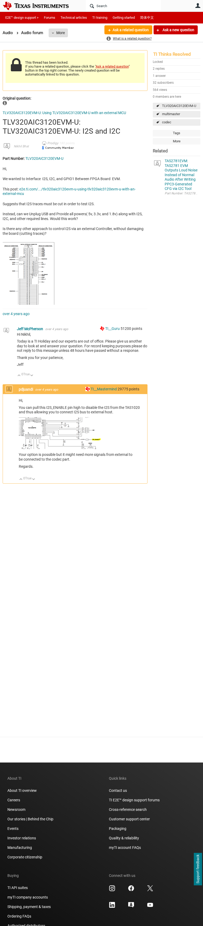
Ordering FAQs (19, 916)
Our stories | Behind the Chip (30, 819)
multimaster (171, 114)
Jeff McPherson (30, 329)
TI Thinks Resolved (172, 54)
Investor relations (21, 838)
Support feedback (198, 869)
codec (166, 122)
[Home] (40, 6)
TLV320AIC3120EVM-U (179, 106)
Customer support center (129, 819)
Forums (49, 18)
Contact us (118, 790)
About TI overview (22, 790)
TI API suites (17, 888)
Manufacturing (19, 847)
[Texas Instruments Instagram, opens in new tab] (112, 890)
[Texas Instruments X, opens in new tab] (150, 890)
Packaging (117, 828)
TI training (99, 18)
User (197, 5)
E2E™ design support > (22, 18)
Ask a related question (131, 30)
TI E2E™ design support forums (134, 800)
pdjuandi (26, 389)
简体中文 (147, 18)
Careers (13, 800)
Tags (176, 133)
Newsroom (16, 809)
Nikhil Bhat (21, 146)
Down (32, 375)
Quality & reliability (124, 838)
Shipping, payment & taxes (29, 907)
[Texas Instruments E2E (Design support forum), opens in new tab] (131, 907)
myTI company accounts (27, 897)
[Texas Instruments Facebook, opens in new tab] (131, 890)
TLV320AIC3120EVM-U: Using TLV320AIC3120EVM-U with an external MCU (64, 113)
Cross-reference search (128, 809)
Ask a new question (178, 30)
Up (19, 375)
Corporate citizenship (24, 857)
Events (13, 828)
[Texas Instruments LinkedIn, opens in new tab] (112, 907)
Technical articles (74, 18)
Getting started (124, 18)
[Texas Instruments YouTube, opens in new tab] (150, 907)
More (60, 33)
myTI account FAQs (125, 847)
